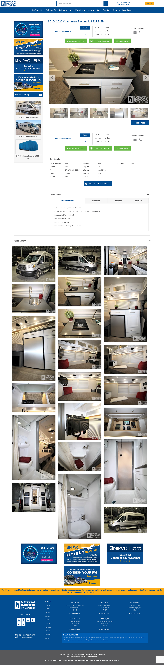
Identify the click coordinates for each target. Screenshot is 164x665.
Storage (47, 616)
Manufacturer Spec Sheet (98, 184)
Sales (47, 609)
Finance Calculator (101, 41)
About (48, 631)
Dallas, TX (104, 603)
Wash (48, 620)
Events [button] (106, 10)
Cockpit (139, 201)
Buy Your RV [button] (37, 10)
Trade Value (123, 41)
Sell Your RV (51, 10)
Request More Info (76, 41)
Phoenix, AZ (105, 619)
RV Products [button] (64, 10)
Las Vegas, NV (134, 603)
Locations (48, 635)
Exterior (96, 201)
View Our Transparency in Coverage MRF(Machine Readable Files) (97, 660)
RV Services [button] (78, 10)
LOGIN (150, 3)
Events (48, 624)
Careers (47, 638)
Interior (118, 201)
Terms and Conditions (53, 660)
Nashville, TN (75, 619)
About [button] (115, 10)
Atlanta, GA (75, 603)
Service (48, 612)
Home (48, 605)
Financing (48, 627)
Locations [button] (126, 10)
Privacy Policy (68, 660)
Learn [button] (90, 10)
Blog (98, 10)
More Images (140, 123)
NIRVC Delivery (67, 201)
